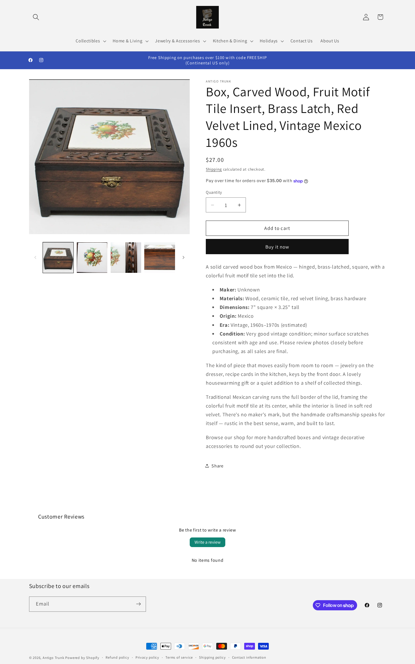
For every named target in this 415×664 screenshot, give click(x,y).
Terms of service (179, 657)
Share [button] (217, 466)
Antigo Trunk (53, 657)
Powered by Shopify (82, 657)
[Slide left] (35, 257)
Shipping (214, 169)
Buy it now (277, 246)
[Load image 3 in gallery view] (126, 257)
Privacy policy (147, 657)
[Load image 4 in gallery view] (159, 257)
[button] (36, 17)
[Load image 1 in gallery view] (58, 257)
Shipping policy (212, 657)
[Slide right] (183, 257)
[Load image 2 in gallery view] (92, 257)
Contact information (249, 657)
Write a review (207, 542)
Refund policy (117, 657)
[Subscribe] (138, 604)
